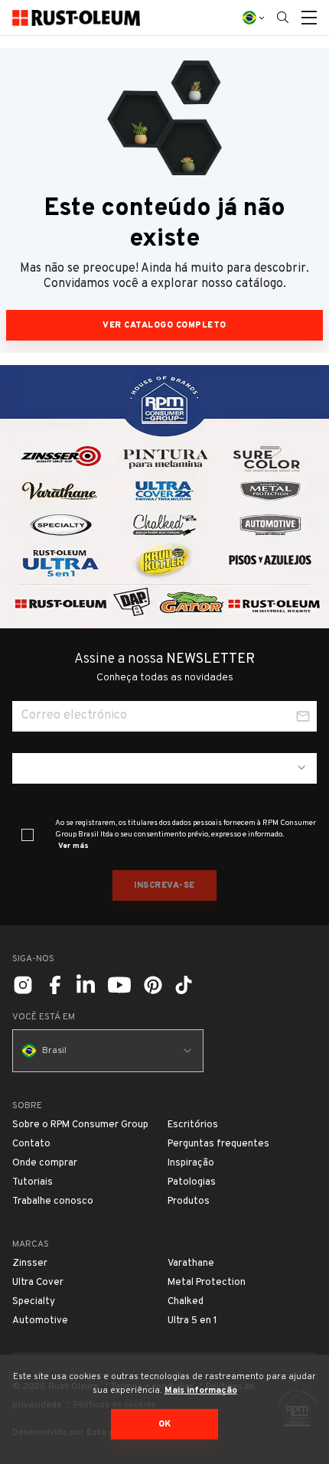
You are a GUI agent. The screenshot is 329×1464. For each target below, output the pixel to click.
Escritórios (193, 1125)
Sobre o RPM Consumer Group (80, 1125)
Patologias (192, 1182)
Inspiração (191, 1163)
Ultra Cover (38, 1283)
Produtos (189, 1201)
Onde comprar (44, 1163)
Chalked (186, 1302)
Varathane (191, 1263)
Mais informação (200, 1390)
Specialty (33, 1302)
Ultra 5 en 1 (192, 1321)
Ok (164, 1424)
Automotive (40, 1321)
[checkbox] (27, 835)
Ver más (73, 846)
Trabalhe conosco (52, 1201)
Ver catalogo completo (164, 325)
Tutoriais (32, 1182)
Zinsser (29, 1263)
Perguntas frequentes (218, 1144)
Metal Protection (207, 1283)
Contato (31, 1144)
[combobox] (164, 768)
